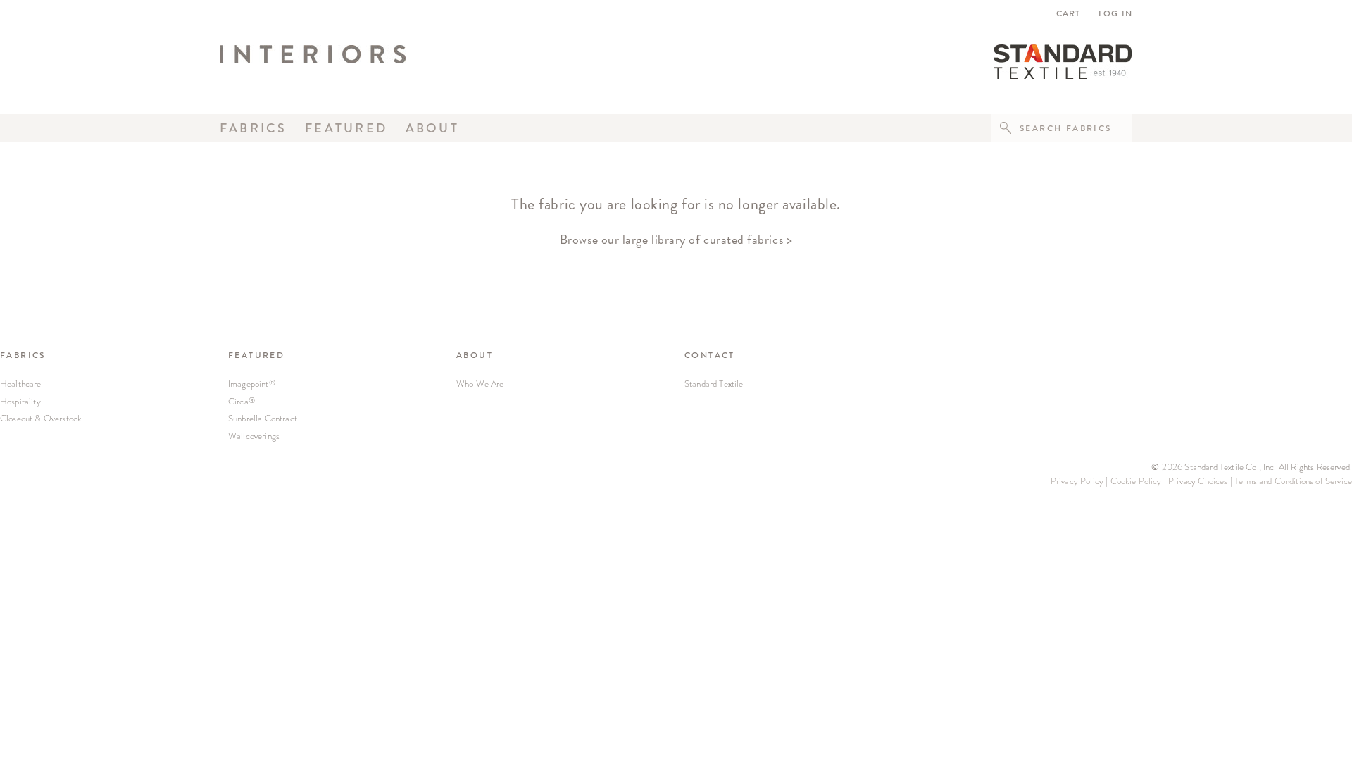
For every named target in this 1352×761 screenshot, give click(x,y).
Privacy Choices (1197, 481)
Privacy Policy (1077, 481)
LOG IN (1115, 13)
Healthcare (21, 384)
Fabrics (253, 128)
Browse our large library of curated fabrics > (676, 239)
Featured (346, 128)
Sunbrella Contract (262, 418)
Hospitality (20, 401)
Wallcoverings (254, 436)
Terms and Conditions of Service (1293, 481)
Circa (241, 401)
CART (1070, 13)
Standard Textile (714, 384)
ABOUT (474, 355)
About (432, 128)
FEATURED (256, 355)
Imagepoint (251, 384)
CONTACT (709, 355)
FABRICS (23, 355)
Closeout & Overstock (41, 418)
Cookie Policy (1136, 481)
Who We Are (480, 384)
